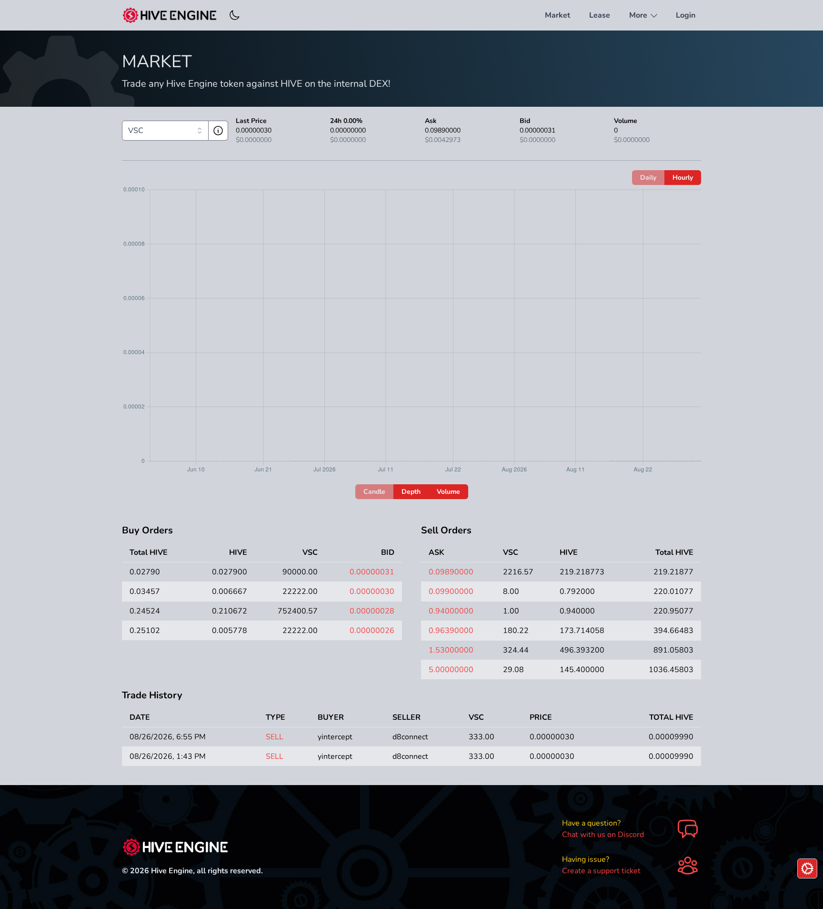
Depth (411, 491)
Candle (374, 491)
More (639, 15)
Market (557, 15)
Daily (648, 177)
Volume (448, 491)
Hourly (682, 177)
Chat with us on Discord (603, 834)
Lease (599, 15)
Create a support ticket (601, 871)
